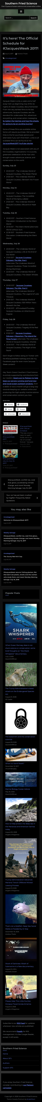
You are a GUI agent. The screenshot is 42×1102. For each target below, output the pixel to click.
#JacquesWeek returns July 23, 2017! (9, 461)
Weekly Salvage (9, 533)
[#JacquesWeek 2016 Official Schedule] (28, 436)
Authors (6, 1063)
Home (5, 1054)
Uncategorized (10, 58)
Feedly (20, 1031)
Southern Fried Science (21, 3)
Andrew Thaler (22, 54)
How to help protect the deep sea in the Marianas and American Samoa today (20, 826)
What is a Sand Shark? (14, 763)
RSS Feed (21, 1023)
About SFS (7, 1058)
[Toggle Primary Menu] (21, 11)
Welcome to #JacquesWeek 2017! (9, 437)
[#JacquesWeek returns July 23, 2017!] (10, 453)
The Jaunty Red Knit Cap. (13, 556)
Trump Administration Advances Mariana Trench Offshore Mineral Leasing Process (19, 883)
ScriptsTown (31, 1099)
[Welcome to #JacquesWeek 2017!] (10, 429)
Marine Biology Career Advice (17, 789)
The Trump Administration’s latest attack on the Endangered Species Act (19, 691)
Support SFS (8, 1068)
